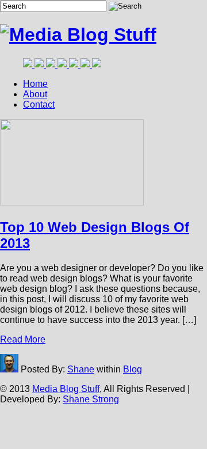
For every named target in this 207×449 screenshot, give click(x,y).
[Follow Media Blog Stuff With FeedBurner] (74, 64)
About (35, 94)
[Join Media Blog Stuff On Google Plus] (51, 64)
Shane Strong (91, 399)
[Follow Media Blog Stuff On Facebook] (28, 64)
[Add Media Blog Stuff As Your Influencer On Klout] (63, 64)
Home (35, 84)
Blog (132, 369)
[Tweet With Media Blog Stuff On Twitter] (40, 64)
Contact (39, 104)
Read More (22, 339)
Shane (80, 369)
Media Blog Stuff (65, 389)
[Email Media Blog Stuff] (96, 64)
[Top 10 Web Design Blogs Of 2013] (78, 34)
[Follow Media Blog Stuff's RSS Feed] (86, 64)
